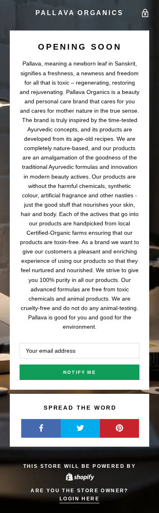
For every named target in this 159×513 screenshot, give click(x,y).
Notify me (79, 372)
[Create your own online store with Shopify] (79, 476)
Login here (79, 499)
